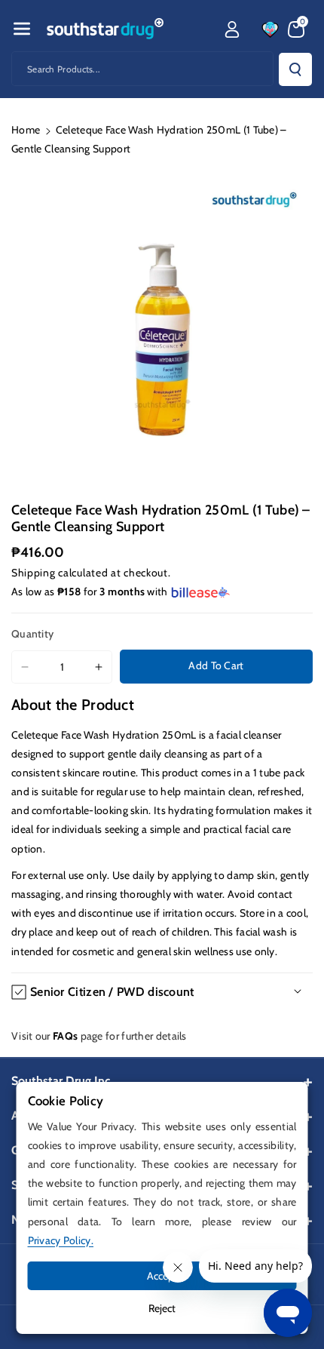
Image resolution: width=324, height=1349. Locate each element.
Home (25, 130)
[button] (21, 28)
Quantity (32, 634)
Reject (162, 1308)
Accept (162, 1276)
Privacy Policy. (61, 1240)
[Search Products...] (295, 69)
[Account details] (232, 29)
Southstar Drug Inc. (62, 1081)
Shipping (33, 572)
